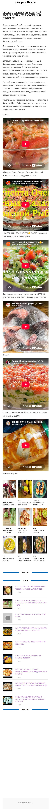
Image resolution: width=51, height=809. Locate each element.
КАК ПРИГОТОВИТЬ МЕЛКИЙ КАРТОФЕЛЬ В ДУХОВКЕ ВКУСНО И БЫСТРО (31, 629)
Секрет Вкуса (25, 2)
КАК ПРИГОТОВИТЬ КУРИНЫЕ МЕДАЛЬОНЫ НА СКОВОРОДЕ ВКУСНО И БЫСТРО (31, 671)
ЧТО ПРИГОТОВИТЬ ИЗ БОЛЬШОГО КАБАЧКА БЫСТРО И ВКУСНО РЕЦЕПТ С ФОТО (30, 602)
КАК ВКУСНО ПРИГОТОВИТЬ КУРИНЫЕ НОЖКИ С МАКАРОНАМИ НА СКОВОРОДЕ (31, 684)
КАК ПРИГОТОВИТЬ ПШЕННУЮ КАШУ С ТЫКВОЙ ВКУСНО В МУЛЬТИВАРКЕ (30, 588)
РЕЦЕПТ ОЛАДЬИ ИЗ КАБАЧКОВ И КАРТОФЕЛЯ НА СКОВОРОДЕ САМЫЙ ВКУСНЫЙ (29, 699)
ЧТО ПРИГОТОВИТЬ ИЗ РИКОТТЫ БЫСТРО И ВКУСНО (28, 656)
